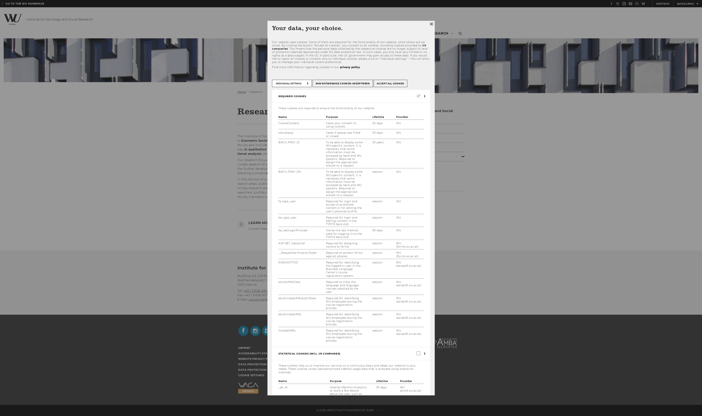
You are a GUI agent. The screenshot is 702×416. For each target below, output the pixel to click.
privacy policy (350, 67)
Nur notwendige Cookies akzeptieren (343, 83)
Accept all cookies (390, 83)
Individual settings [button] (288, 83)
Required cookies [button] (292, 96)
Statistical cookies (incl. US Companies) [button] (309, 353)
